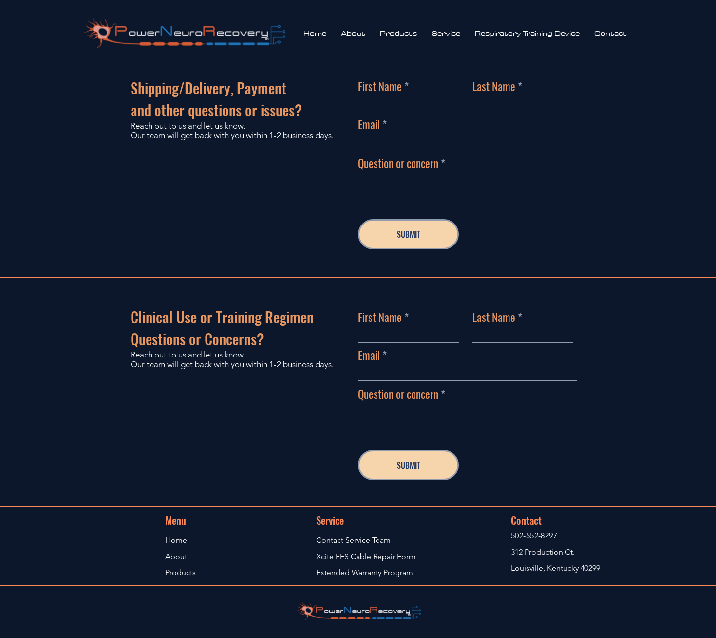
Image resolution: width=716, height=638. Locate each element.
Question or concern (398, 163)
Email (369, 124)
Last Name (493, 86)
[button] (446, 33)
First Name (380, 86)
